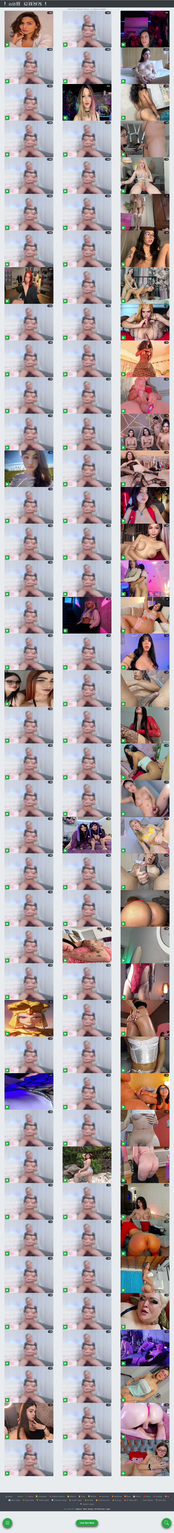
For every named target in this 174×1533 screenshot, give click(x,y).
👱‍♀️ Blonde (92, 1496)
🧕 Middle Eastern (57, 1496)
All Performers (100, 1509)
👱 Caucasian (41, 1496)
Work (85, 1509)
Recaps (90, 1509)
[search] (166, 1523)
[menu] (7, 1523)
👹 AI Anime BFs (131, 1500)
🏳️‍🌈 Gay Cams (28, 1500)
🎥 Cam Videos (146, 1500)
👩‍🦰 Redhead (116, 1496)
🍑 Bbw (127, 1496)
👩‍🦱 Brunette (104, 1496)
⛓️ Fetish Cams (75, 1500)
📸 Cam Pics (160, 1500)
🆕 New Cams (14, 1500)
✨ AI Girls (88, 1500)
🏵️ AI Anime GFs (103, 1500)
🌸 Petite (137, 1496)
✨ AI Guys (116, 1500)
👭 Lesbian (157, 1496)
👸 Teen (81, 1496)
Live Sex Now (87, 1522)
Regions (79, 1509)
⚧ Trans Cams (42, 1500)
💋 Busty (147, 1496)
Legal (108, 1509)
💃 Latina (29, 1496)
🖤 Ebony (19, 1496)
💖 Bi (167, 1496)
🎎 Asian (8, 1496)
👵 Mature (71, 1496)
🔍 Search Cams (87, 1504)
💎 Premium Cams (58, 1500)
